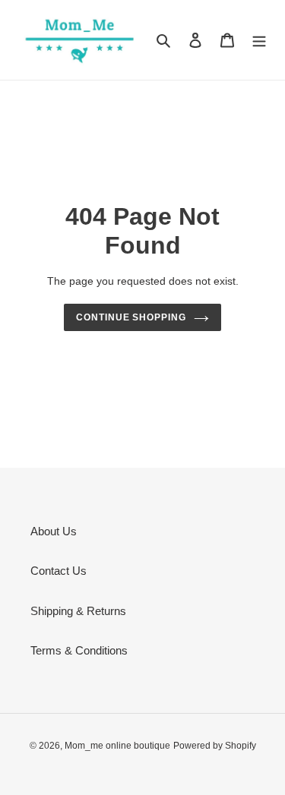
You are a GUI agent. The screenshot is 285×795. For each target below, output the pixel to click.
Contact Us (58, 570)
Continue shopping (131, 317)
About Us (53, 531)
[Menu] (259, 40)
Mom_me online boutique (117, 745)
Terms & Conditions (79, 650)
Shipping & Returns (78, 610)
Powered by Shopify (214, 745)
